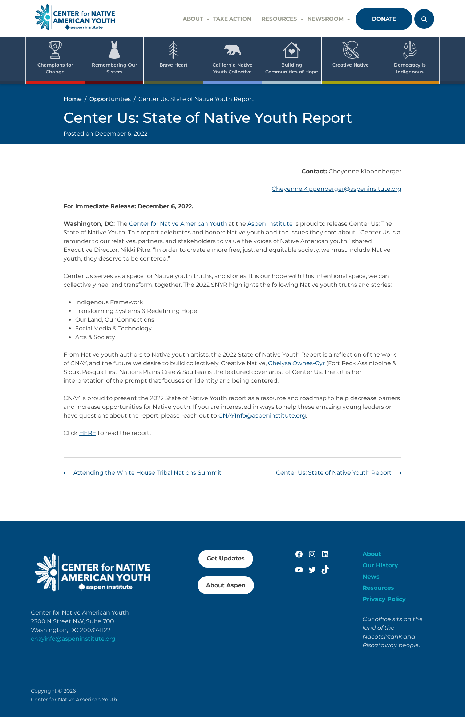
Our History (380, 565)
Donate (384, 18)
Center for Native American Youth (178, 223)
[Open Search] (424, 19)
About (193, 18)
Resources (279, 18)
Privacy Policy (384, 599)
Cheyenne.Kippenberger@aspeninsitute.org (336, 188)
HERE (87, 433)
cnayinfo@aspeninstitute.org (73, 638)
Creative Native (350, 65)
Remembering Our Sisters (114, 68)
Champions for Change (55, 68)
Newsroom (325, 18)
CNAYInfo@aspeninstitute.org (262, 415)
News (371, 576)
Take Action (232, 18)
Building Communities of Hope (291, 68)
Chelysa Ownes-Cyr (296, 363)
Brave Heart (173, 65)
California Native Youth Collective (232, 68)
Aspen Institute (270, 223)
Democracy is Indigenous (410, 68)
